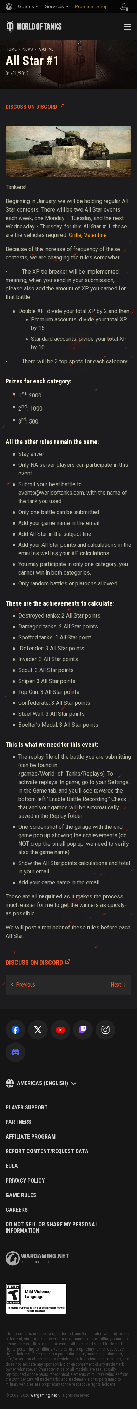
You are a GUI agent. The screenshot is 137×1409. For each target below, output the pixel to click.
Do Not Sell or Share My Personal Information (52, 1227)
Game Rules (21, 1195)
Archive (46, 49)
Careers (17, 1210)
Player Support (27, 1107)
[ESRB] (36, 1298)
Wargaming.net (43, 1395)
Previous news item (23, 984)
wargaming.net (37, 1258)
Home (11, 49)
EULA (12, 1166)
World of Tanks (34, 26)
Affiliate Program (31, 1137)
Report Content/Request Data (47, 1151)
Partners (18, 1122)
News (27, 49)
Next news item (118, 984)
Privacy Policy (25, 1181)
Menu (127, 26)
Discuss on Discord (31, 107)
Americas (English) (42, 1083)
